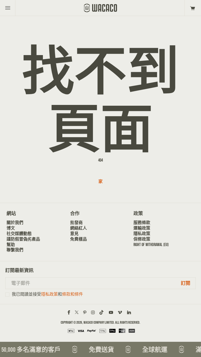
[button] (192, 8)
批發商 (76, 222)
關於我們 (15, 222)
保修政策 (141, 239)
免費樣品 (78, 239)
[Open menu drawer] (7, 7)
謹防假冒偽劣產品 (23, 239)
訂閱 (185, 283)
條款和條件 (72, 294)
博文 (11, 228)
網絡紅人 (78, 228)
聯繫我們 (15, 249)
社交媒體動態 (19, 233)
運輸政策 (141, 228)
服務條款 (141, 222)
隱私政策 (141, 233)
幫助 (11, 244)
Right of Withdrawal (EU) (151, 244)
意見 (74, 233)
